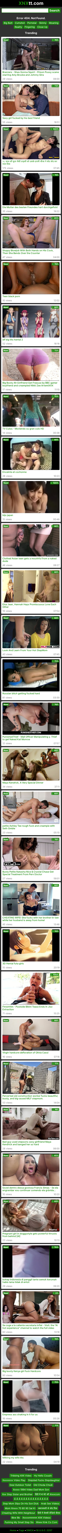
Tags (21, 1530)
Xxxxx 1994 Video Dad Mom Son (31, 1489)
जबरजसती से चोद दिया (47, 1508)
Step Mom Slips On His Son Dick (20, 1503)
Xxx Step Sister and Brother (17, 1494)
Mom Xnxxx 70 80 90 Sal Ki (20, 1508)
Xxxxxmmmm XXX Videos (36, 1517)
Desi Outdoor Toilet (20, 1485)
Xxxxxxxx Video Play (13, 1480)
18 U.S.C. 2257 (44, 1530)
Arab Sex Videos (50, 1503)
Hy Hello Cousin (43, 1475)
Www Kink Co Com (46, 1522)
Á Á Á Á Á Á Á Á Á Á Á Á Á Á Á (31, 1498)
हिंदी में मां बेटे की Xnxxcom (47, 1494)
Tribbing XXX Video (20, 1475)
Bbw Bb (16, 1517)
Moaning (53, 22)
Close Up (42, 26)
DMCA (30, 1530)
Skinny (42, 22)
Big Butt (8, 22)
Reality (18, 26)
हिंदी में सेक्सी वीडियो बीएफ (49, 1512)
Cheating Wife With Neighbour (18, 1512)
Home (13, 1530)
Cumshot (20, 22)
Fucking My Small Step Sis (19, 1522)
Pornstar (32, 22)
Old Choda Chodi (43, 1485)
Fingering (30, 26)
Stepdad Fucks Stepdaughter (44, 1480)
